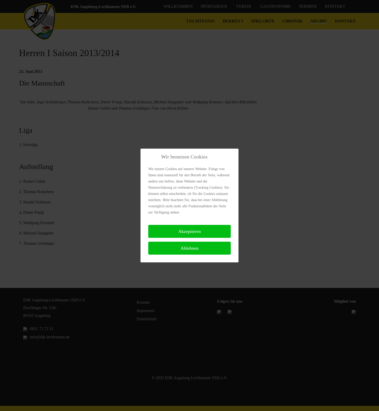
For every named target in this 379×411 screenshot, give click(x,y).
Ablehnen (189, 248)
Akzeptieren (189, 231)
